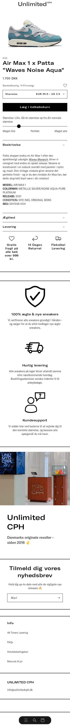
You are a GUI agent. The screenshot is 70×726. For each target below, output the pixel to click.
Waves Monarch (38, 159)
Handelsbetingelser (17, 651)
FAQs (10, 642)
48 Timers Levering (17, 632)
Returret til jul (14, 661)
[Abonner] (59, 598)
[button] (26, 720)
